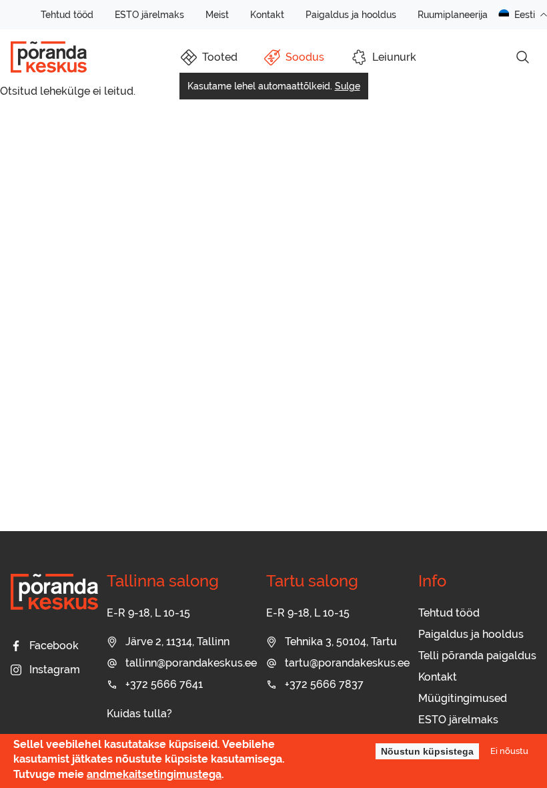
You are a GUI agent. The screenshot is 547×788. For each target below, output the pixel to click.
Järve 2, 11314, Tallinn (177, 641)
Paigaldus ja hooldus (351, 14)
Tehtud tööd (67, 14)
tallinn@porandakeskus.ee (191, 663)
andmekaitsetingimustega (154, 774)
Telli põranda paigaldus (477, 655)
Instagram (54, 669)
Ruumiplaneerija (453, 14)
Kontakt (267, 14)
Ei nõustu (509, 750)
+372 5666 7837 (324, 684)
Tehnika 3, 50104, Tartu (341, 641)
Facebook (54, 645)
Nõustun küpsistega (427, 751)
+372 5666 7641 (164, 684)
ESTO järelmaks (149, 14)
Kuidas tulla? (139, 713)
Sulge (347, 86)
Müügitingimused (462, 698)
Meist (217, 14)
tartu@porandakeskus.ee (347, 663)
